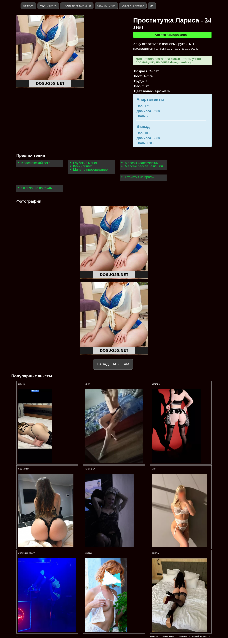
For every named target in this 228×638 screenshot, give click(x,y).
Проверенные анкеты (77, 5)
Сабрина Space (26, 553)
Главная (28, 5)
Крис (87, 384)
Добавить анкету (133, 5)
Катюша (156, 384)
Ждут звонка (48, 5)
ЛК (151, 5)
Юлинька (90, 469)
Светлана (23, 469)
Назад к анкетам (113, 364)
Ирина (21, 384)
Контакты (183, 636)
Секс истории (106, 5)
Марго (88, 553)
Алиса (155, 553)
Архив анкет (168, 636)
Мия (154, 469)
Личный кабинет (199, 636)
